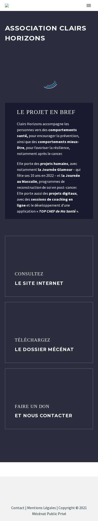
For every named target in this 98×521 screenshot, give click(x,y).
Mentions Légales (41, 507)
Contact (17, 507)
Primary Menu (88, 5)
